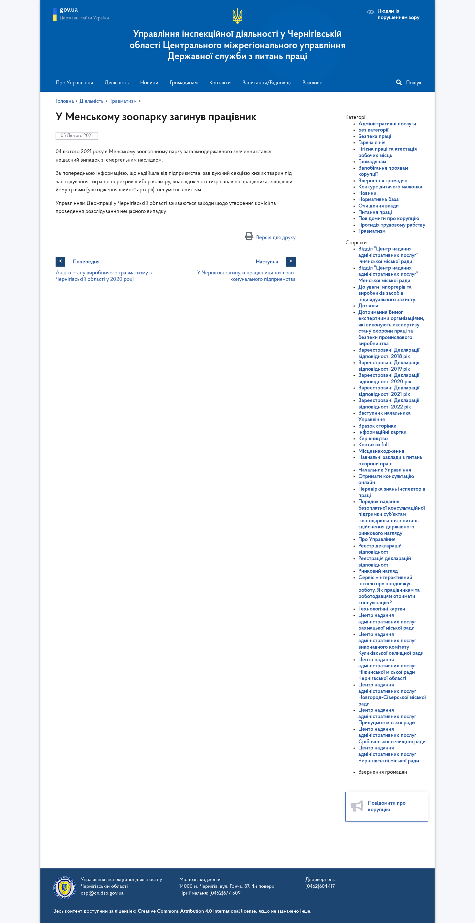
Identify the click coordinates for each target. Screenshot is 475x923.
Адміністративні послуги (387, 124)
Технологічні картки (381, 609)
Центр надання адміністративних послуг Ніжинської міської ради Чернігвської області (387, 669)
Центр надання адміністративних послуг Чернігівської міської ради (388, 754)
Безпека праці (374, 136)
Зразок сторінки (377, 426)
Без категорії (373, 130)
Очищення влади (378, 206)
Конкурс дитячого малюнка (390, 187)
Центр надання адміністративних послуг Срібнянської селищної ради (392, 736)
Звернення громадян (382, 181)
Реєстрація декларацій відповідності (384, 562)
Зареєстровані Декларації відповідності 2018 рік (388, 353)
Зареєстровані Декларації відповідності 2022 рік (388, 404)
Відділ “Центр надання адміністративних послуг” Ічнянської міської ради (388, 255)
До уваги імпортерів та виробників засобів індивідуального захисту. (387, 293)
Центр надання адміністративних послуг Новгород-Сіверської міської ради (392, 694)
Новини (149, 83)
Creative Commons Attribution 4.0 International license (197, 911)
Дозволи (368, 306)
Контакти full (373, 445)
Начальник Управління (384, 470)
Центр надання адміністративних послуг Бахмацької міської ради (387, 622)
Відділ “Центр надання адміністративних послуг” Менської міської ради (388, 274)
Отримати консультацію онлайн (386, 480)
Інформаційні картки (382, 432)
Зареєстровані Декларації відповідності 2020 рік (388, 379)
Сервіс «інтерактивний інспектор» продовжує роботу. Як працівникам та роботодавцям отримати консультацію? (389, 590)
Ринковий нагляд (378, 571)
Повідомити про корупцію (388, 218)
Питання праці (375, 212)
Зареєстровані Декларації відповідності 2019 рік (388, 366)
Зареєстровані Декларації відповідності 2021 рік (388, 391)
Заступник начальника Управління (384, 416)
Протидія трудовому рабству (391, 225)
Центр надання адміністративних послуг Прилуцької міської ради (387, 716)
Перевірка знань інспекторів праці (391, 492)
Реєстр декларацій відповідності (380, 549)
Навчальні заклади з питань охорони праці (390, 461)
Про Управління (74, 83)
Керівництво (373, 438)
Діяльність (117, 83)
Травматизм (371, 231)
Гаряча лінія (371, 142)
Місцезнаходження (381, 451)
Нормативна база (378, 199)
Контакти (220, 83)
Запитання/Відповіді (266, 83)
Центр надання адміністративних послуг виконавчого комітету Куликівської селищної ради (391, 644)
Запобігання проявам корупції (383, 171)
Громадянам (184, 83)
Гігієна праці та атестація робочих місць (387, 152)
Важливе (312, 83)
